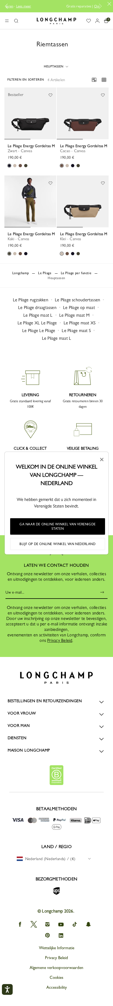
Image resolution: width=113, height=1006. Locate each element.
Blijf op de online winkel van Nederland (57, 544)
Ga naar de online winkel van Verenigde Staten (57, 526)
